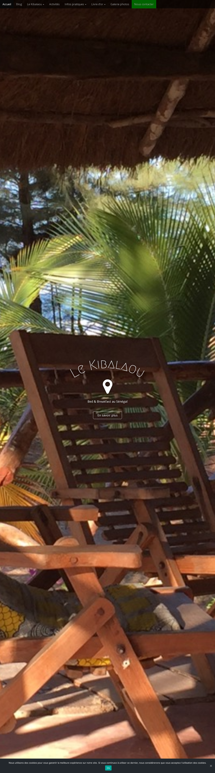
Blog (19, 4)
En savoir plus (107, 415)
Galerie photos (120, 4)
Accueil (7, 4)
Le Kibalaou (34, 4)
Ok (108, 768)
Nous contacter (144, 4)
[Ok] (210, 765)
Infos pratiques (75, 4)
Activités (54, 4)
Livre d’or (97, 4)
